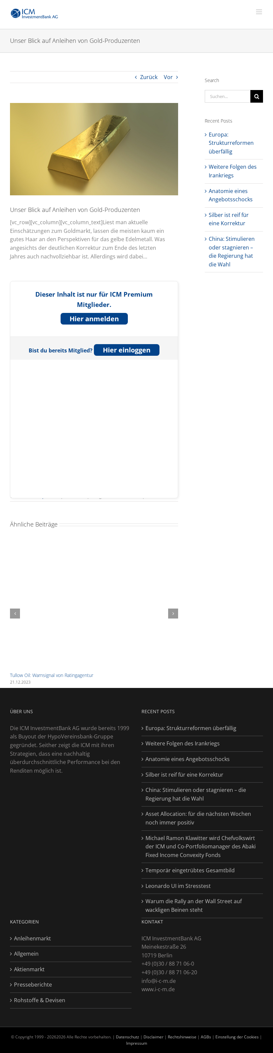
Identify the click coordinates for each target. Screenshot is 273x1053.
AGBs (206, 1037)
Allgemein (26, 953)
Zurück (148, 77)
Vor (168, 77)
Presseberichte (33, 984)
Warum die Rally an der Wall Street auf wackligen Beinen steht (193, 905)
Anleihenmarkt (32, 938)
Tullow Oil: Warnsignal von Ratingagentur (51, 675)
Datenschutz (127, 1037)
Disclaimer (153, 1037)
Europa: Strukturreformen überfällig (231, 143)
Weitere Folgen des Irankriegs (182, 743)
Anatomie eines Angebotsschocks (187, 759)
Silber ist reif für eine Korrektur (184, 774)
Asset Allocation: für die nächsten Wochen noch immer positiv (198, 818)
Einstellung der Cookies (237, 1037)
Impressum (136, 1043)
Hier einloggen (126, 349)
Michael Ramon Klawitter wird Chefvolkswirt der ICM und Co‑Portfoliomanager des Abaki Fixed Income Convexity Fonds (200, 846)
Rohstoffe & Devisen (39, 1000)
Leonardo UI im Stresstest (178, 886)
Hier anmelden (94, 318)
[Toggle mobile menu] (259, 11)
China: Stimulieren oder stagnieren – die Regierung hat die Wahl (195, 794)
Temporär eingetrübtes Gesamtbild (190, 870)
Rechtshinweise (182, 1037)
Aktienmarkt (29, 969)
